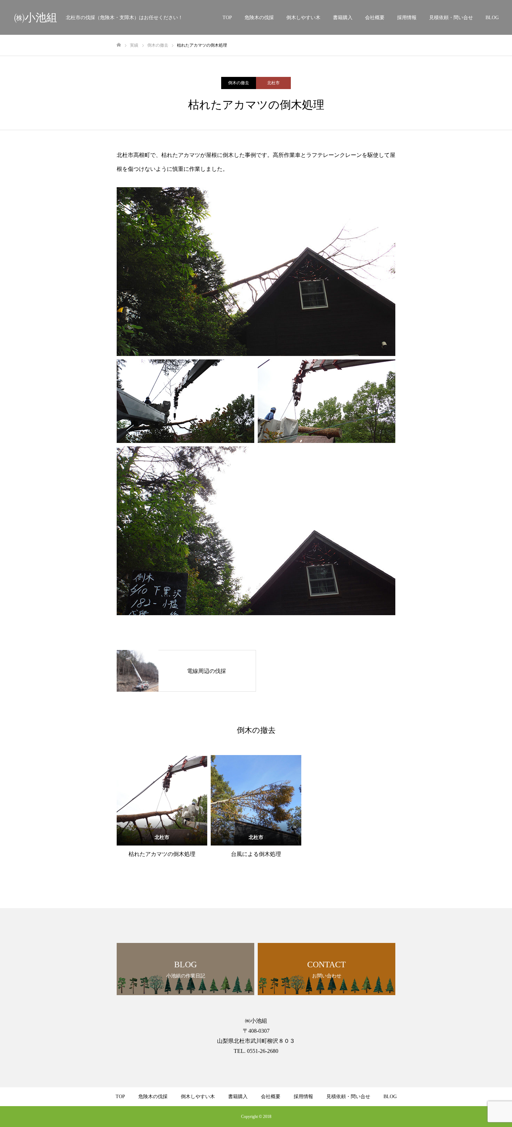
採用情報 (407, 17)
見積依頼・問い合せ (451, 17)
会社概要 (375, 17)
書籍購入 (342, 17)
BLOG (492, 17)
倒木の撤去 (238, 82)
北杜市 (273, 82)
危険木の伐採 (259, 17)
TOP (227, 17)
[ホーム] (119, 45)
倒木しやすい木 (303, 17)
